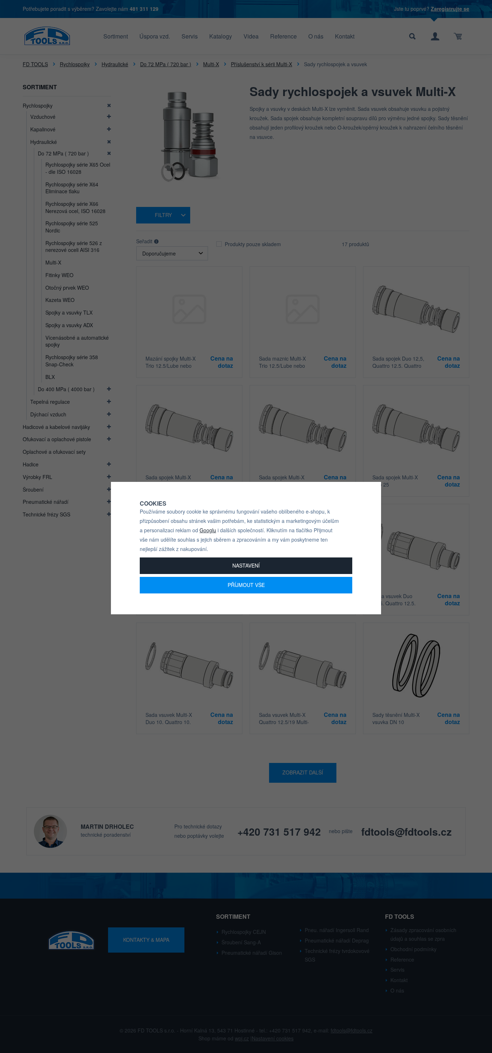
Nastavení (246, 565)
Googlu (208, 530)
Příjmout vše (246, 584)
